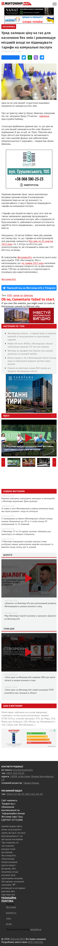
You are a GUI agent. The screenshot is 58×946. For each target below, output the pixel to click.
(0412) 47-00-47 (15, 794)
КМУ (9, 295)
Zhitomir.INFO (17, 938)
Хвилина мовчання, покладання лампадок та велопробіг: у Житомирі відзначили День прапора (28, 500)
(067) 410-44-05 (15, 773)
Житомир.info (24, 257)
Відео (6, 415)
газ (21, 295)
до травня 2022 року (32, 263)
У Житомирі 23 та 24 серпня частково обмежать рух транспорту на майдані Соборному (26, 533)
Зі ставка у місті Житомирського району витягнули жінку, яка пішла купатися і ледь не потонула (27, 510)
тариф (16, 295)
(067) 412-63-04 (34, 794)
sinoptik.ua (35, 929)
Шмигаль (28, 295)
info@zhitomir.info (23, 769)
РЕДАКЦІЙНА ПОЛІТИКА (8, 899)
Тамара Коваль (31, 782)
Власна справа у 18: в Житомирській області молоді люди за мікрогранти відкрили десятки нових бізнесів (32, 360)
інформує (44, 116)
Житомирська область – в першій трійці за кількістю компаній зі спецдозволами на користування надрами (32, 336)
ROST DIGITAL (35, 942)
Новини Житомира (14, 491)
